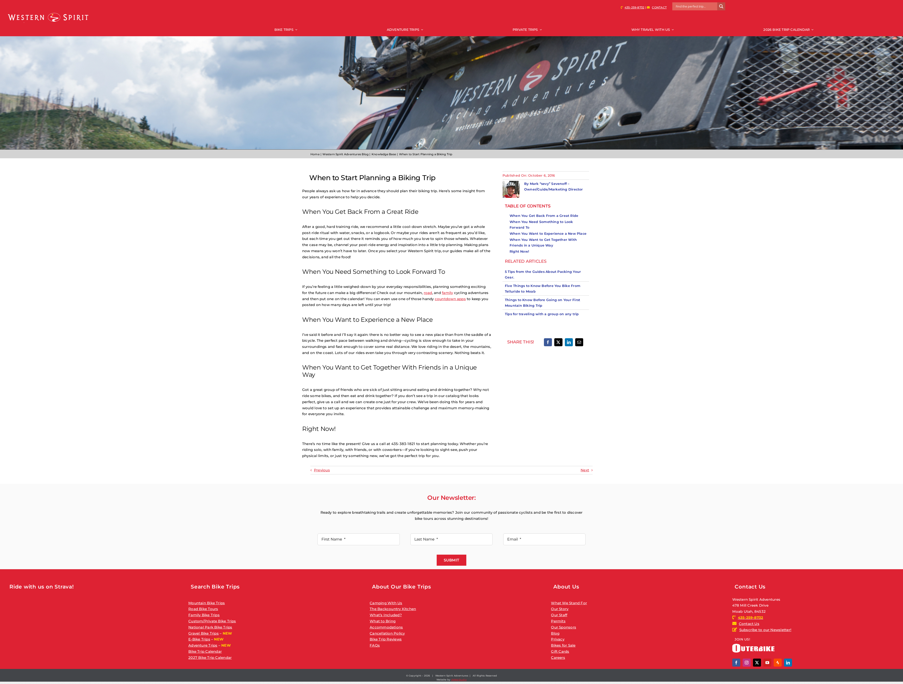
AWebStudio (459, 679)
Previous (322, 470)
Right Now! (519, 251)
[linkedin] (788, 663)
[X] (558, 342)
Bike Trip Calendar (205, 651)
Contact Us (749, 623)
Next (585, 470)
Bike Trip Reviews (386, 639)
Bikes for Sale (563, 645)
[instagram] (747, 663)
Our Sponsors (563, 627)
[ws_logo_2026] (48, 13)
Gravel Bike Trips (203, 633)
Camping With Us (386, 603)
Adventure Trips (202, 645)
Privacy (557, 639)
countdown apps (450, 299)
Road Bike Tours (203, 609)
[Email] (579, 342)
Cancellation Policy (387, 633)
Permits (558, 621)
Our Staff (559, 615)
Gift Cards (560, 651)
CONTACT (659, 7)
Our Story (559, 609)
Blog (555, 633)
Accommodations (386, 627)
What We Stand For (569, 603)
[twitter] (757, 663)
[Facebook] (548, 342)
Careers (558, 657)
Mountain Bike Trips (206, 603)
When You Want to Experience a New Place (548, 233)
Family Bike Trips (204, 615)
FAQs (375, 645)
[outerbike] (753, 645)
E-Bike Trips (199, 639)
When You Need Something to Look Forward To (541, 225)
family (447, 292)
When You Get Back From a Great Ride (544, 216)
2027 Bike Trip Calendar (210, 657)
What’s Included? (386, 615)
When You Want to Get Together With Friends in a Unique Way (543, 242)
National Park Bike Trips (210, 627)
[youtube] (767, 663)
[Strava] (778, 663)
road (428, 292)
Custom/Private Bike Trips (212, 621)
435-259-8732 (635, 7)
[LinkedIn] (569, 342)
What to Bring (383, 621)
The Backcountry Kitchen (393, 609)
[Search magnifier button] (721, 6)
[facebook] (736, 663)
